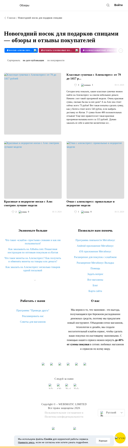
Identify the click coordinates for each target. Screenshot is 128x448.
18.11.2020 (119, 85)
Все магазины (95, 279)
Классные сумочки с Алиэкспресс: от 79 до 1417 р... (93, 76)
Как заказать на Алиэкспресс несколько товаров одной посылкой (33, 269)
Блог (95, 285)
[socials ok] (60, 388)
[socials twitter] (68, 388)
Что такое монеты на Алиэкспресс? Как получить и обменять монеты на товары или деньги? (32, 260)
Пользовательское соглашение (63, 412)
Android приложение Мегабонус (95, 245)
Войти (118, 5)
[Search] (108, 5)
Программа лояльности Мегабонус (95, 240)
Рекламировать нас (33, 316)
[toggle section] (35, 280)
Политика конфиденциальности (64, 416)
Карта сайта (95, 291)
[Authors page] (70, 85)
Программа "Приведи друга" (32, 310)
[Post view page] (32, 104)
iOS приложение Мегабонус (95, 251)
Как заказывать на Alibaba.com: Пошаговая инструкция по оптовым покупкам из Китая (33, 251)
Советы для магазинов (33, 321)
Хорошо (103, 440)
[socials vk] (51, 388)
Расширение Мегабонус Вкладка (95, 262)
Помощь (95, 268)
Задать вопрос (95, 274)
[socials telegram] (76, 388)
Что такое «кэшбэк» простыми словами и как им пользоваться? (32, 242)
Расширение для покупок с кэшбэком (95, 257)
